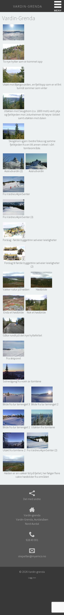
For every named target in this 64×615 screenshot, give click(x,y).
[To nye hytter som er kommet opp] (13, 51)
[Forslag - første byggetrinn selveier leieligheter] (14, 230)
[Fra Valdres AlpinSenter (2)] (37, 440)
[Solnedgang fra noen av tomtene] (13, 371)
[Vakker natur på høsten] (13, 279)
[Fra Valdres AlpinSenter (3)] (13, 207)
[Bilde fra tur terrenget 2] (42, 394)
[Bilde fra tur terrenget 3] (13, 394)
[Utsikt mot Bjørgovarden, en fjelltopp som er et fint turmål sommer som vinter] (13, 74)
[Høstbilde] (41, 279)
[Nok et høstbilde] (36, 302)
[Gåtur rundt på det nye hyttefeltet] (13, 325)
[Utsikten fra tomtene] (42, 417)
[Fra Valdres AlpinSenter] (13, 184)
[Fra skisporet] (13, 348)
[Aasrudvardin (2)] (13, 161)
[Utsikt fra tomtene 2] (13, 440)
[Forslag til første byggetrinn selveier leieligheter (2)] (14, 253)
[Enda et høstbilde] (13, 302)
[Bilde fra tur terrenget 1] (13, 417)
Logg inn (32, 577)
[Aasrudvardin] (36, 161)
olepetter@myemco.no (32, 556)
